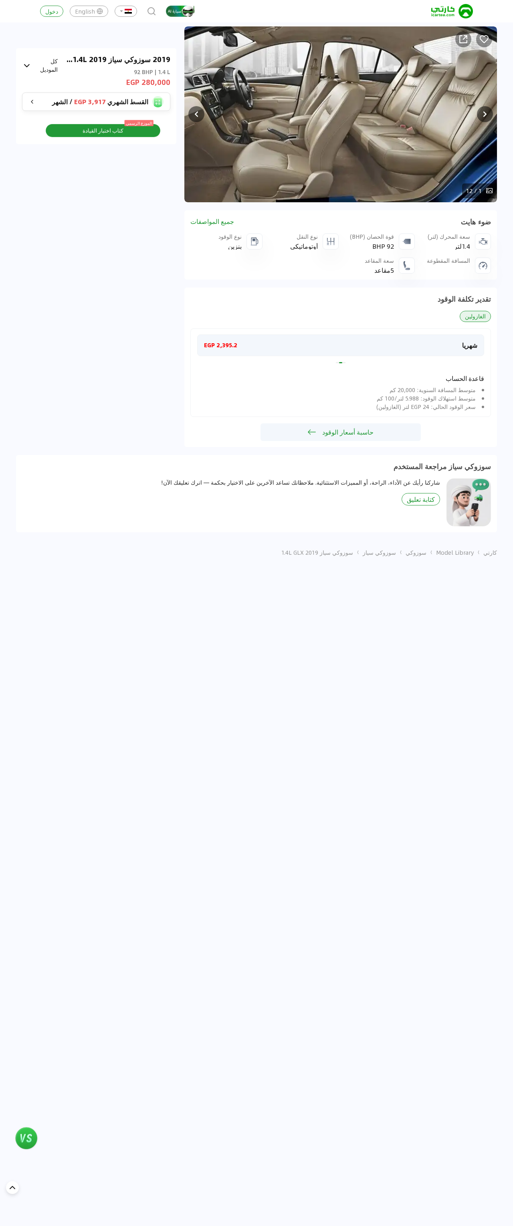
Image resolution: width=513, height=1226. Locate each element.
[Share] (463, 39)
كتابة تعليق (421, 499)
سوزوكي (416, 552)
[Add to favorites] (484, 39)
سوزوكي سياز (379, 552)
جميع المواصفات (212, 221)
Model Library (455, 552)
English (85, 11)
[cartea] (452, 11)
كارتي (490, 552)
